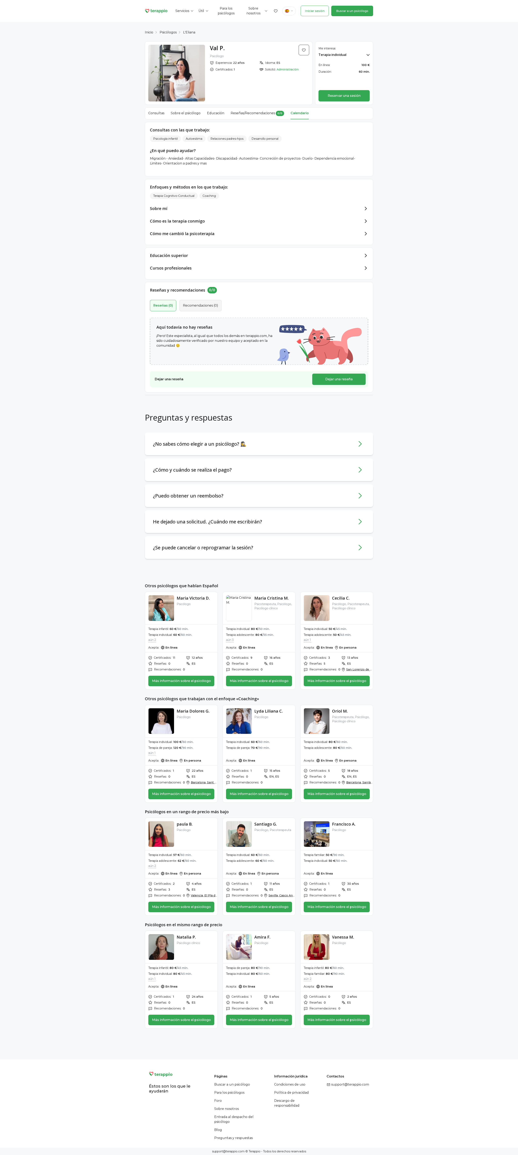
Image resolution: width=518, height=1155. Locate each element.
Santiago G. (265, 824)
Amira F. (262, 937)
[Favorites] (276, 11)
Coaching (209, 196)
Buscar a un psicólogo (352, 11)
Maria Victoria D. (193, 598)
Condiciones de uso (289, 1084)
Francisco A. (344, 824)
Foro (218, 1101)
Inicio (149, 32)
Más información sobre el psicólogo (181, 681)
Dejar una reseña (339, 379)
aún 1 (307, 640)
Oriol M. (340, 711)
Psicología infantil (165, 139)
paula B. (185, 824)
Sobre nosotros (226, 1109)
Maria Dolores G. (193, 711)
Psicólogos (168, 32)
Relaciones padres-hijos (226, 139)
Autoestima (194, 139)
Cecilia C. (341, 598)
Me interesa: (327, 48)
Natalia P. (186, 937)
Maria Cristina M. (271, 598)
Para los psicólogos (229, 1092)
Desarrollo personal (265, 139)
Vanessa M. (343, 937)
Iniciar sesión (315, 11)
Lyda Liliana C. (268, 711)
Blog (218, 1130)
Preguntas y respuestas (233, 1138)
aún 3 (230, 640)
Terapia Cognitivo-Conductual (173, 196)
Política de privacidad (291, 1092)
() (163, 305)
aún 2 (152, 640)
